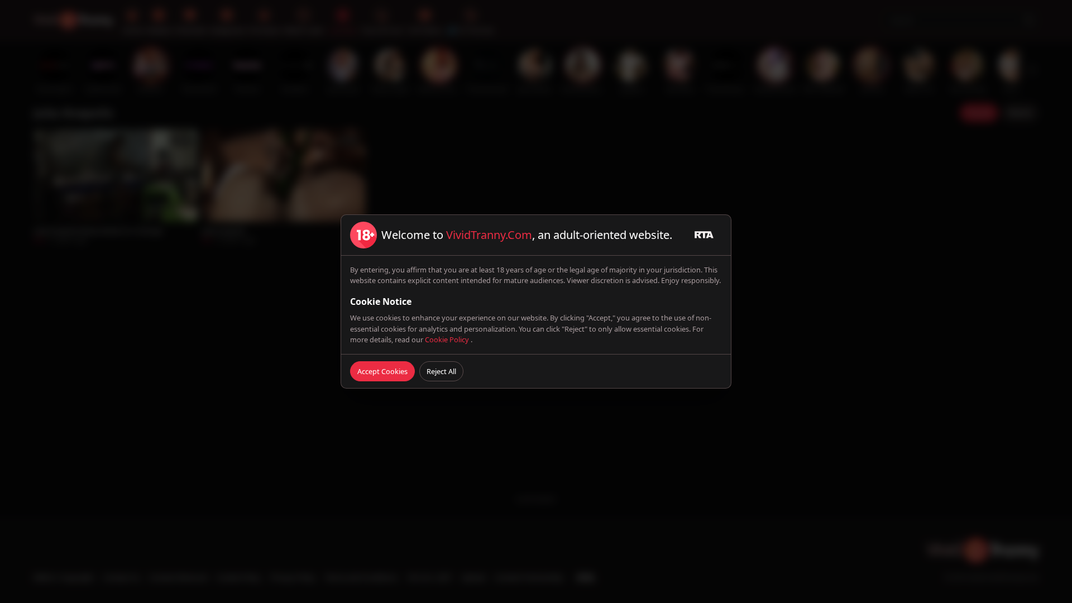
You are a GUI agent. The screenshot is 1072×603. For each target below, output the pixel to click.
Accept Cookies (382, 371)
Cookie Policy (448, 339)
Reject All (441, 371)
